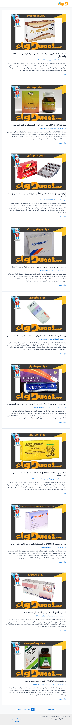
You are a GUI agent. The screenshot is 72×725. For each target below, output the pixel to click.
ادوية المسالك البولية (52, 684)
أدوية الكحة (55, 407)
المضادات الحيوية (53, 60)
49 (25, 710)
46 (37, 710)
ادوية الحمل (55, 270)
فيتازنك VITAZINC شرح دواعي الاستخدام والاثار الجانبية (39, 124)
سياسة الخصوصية (17, 719)
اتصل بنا (17, 721)
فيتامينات (56, 128)
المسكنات (56, 547)
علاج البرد (48, 407)
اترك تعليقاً (63, 60)
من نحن (17, 716)
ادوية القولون (55, 479)
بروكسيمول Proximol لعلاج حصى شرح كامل (45, 681)
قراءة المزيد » (62, 75)
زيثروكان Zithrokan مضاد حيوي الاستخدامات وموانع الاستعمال (36, 335)
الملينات (47, 479)
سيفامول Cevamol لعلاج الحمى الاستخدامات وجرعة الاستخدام (36, 404)
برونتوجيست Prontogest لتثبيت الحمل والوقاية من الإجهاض (38, 267)
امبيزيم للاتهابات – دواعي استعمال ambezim (45, 612)
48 (29, 710)
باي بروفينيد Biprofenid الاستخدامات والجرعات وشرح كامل (37, 544)
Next (18, 710)
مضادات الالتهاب (54, 616)
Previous (52, 710)
